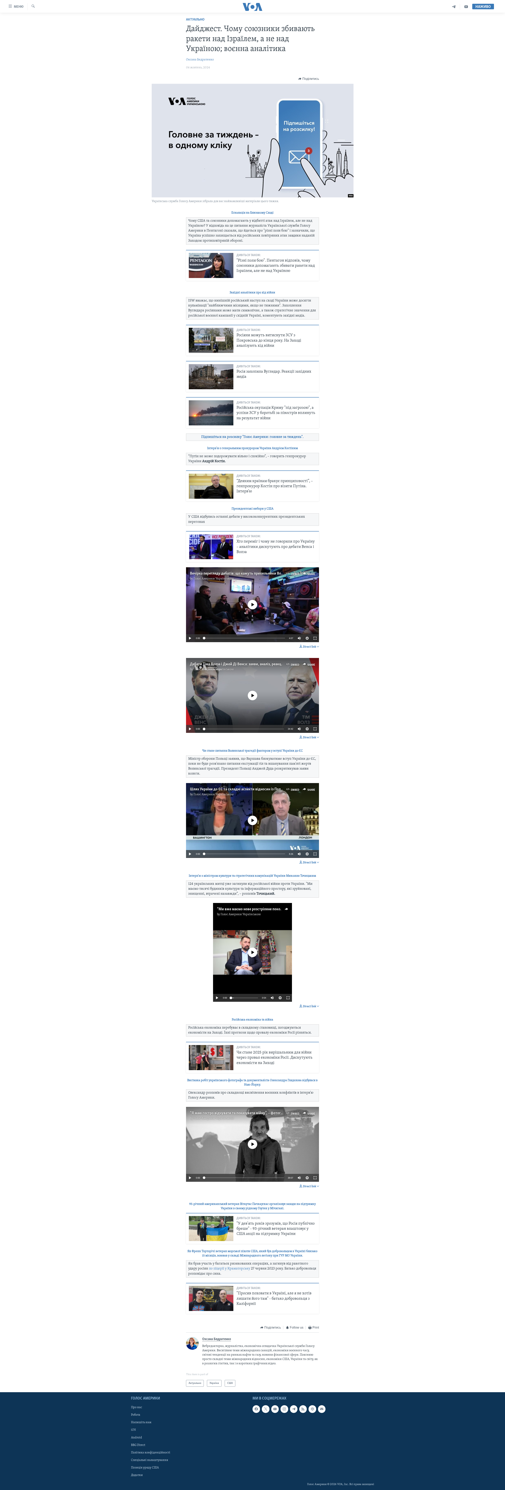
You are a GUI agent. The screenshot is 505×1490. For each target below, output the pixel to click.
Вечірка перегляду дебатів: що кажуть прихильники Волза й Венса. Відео (250, 574)
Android (136, 1437)
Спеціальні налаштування (149, 1460)
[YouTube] (466, 7)
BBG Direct (138, 1445)
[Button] (308, 78)
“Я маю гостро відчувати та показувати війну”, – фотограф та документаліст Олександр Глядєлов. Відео (276, 1113)
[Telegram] (454, 7)
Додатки (137, 1475)
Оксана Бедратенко (200, 59)
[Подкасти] (312, 1409)
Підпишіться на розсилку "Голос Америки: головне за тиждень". (252, 437)
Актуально (195, 20)
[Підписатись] (321, 1409)
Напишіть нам (141, 1422)
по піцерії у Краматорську (229, 1268)
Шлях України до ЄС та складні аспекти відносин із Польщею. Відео (245, 789)
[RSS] (303, 1409)
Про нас (136, 1407)
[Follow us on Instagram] (284, 1409)
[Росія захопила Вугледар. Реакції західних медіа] (211, 376)
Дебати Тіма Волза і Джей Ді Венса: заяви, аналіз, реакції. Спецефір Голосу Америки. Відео (264, 664)
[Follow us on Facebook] (256, 1409)
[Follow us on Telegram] (293, 1409)
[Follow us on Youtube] (275, 1409)
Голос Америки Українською (214, 578)
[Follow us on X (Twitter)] (265, 1409)
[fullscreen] (315, 638)
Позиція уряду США (145, 1467)
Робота (135, 1415)
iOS (133, 1430)
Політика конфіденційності (150, 1452)
